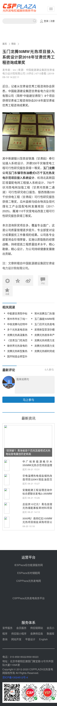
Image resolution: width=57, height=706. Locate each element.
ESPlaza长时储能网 (28, 573)
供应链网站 (36, 628)
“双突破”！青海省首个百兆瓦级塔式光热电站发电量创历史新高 (28, 452)
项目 (13, 43)
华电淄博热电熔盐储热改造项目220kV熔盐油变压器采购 (37, 479)
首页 (4, 43)
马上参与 (28, 400)
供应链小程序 (18, 633)
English (43, 639)
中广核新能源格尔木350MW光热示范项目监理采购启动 (37, 465)
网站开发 (16, 639)
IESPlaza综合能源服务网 (28, 565)
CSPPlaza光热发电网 (28, 581)
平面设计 (30, 639)
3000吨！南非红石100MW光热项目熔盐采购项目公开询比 (37, 522)
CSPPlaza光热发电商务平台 (29, 598)
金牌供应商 (36, 633)
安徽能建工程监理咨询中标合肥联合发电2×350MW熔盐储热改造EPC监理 (37, 493)
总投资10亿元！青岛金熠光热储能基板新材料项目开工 (37, 507)
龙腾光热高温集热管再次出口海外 (17, 337)
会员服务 (21, 628)
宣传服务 (7, 628)
